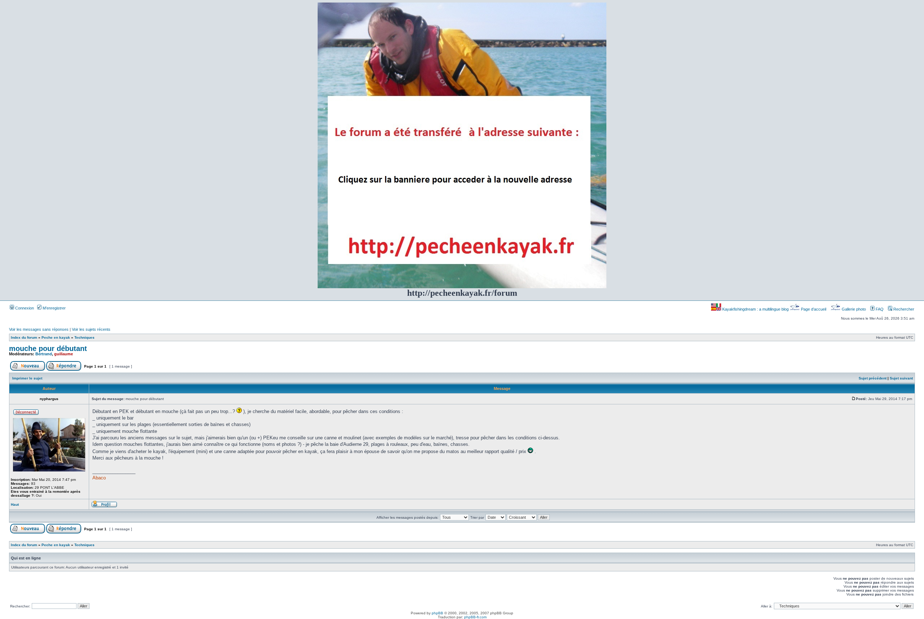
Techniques (84, 337)
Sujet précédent (872, 378)
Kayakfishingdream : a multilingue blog (755, 309)
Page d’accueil (813, 309)
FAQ (879, 309)
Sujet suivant (901, 378)
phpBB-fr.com (475, 617)
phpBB (437, 613)
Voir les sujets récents (91, 329)
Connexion (24, 308)
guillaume (63, 354)
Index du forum (24, 337)
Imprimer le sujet (27, 378)
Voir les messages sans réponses (39, 329)
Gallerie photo (854, 309)
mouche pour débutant (48, 348)
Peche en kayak (56, 337)
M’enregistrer (54, 308)
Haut (15, 504)
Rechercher (903, 309)
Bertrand (43, 354)
